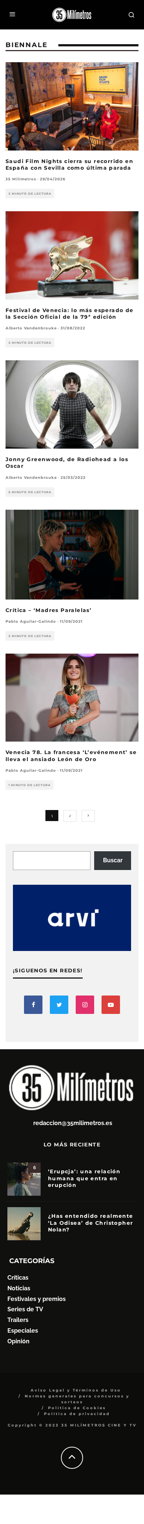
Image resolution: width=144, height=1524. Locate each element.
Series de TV (25, 1309)
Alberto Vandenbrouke (31, 328)
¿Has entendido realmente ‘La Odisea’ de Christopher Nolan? (90, 1223)
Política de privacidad (77, 1413)
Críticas (17, 1277)
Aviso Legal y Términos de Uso (76, 1390)
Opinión (18, 1341)
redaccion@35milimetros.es (72, 1123)
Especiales (22, 1330)
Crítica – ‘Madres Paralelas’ (49, 610)
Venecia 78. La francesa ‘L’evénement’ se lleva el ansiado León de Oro (71, 755)
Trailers (17, 1319)
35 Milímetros (21, 179)
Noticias (18, 1288)
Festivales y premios (36, 1298)
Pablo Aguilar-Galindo (31, 621)
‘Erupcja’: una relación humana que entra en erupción (84, 1178)
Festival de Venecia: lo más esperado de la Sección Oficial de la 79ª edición (70, 313)
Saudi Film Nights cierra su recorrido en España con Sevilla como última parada (69, 164)
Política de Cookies (77, 1407)
